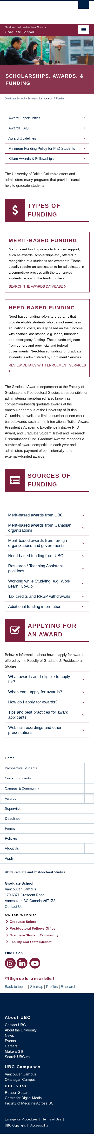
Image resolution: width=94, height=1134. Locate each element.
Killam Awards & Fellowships (31, 159)
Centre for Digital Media (23, 1098)
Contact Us (14, 906)
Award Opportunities (24, 118)
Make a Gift (14, 1051)
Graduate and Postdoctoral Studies (47, 874)
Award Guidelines (22, 138)
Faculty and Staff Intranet (31, 942)
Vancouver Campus (20, 1074)
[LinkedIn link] (22, 963)
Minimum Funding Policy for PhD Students (41, 148)
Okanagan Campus (20, 1079)
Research (68, 987)
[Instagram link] (10, 963)
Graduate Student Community (34, 935)
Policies (11, 838)
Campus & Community (22, 788)
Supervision (14, 808)
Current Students (18, 778)
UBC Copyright (15, 1125)
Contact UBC (15, 1025)
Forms (10, 828)
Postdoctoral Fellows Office (32, 928)
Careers (11, 1046)
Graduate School (15, 98)
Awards (10, 798)
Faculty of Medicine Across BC (29, 1103)
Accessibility (39, 1125)
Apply (9, 858)
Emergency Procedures (21, 1119)
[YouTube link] (34, 963)
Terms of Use (51, 1119)
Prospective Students (21, 768)
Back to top (14, 987)
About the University (21, 1030)
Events (10, 1041)
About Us (12, 848)
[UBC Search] (83, 6)
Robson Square (17, 1092)
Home (9, 758)
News (9, 1035)
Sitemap (36, 987)
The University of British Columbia (34, 10)
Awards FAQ (18, 128)
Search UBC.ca (17, 1057)
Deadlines (12, 818)
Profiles (52, 987)
